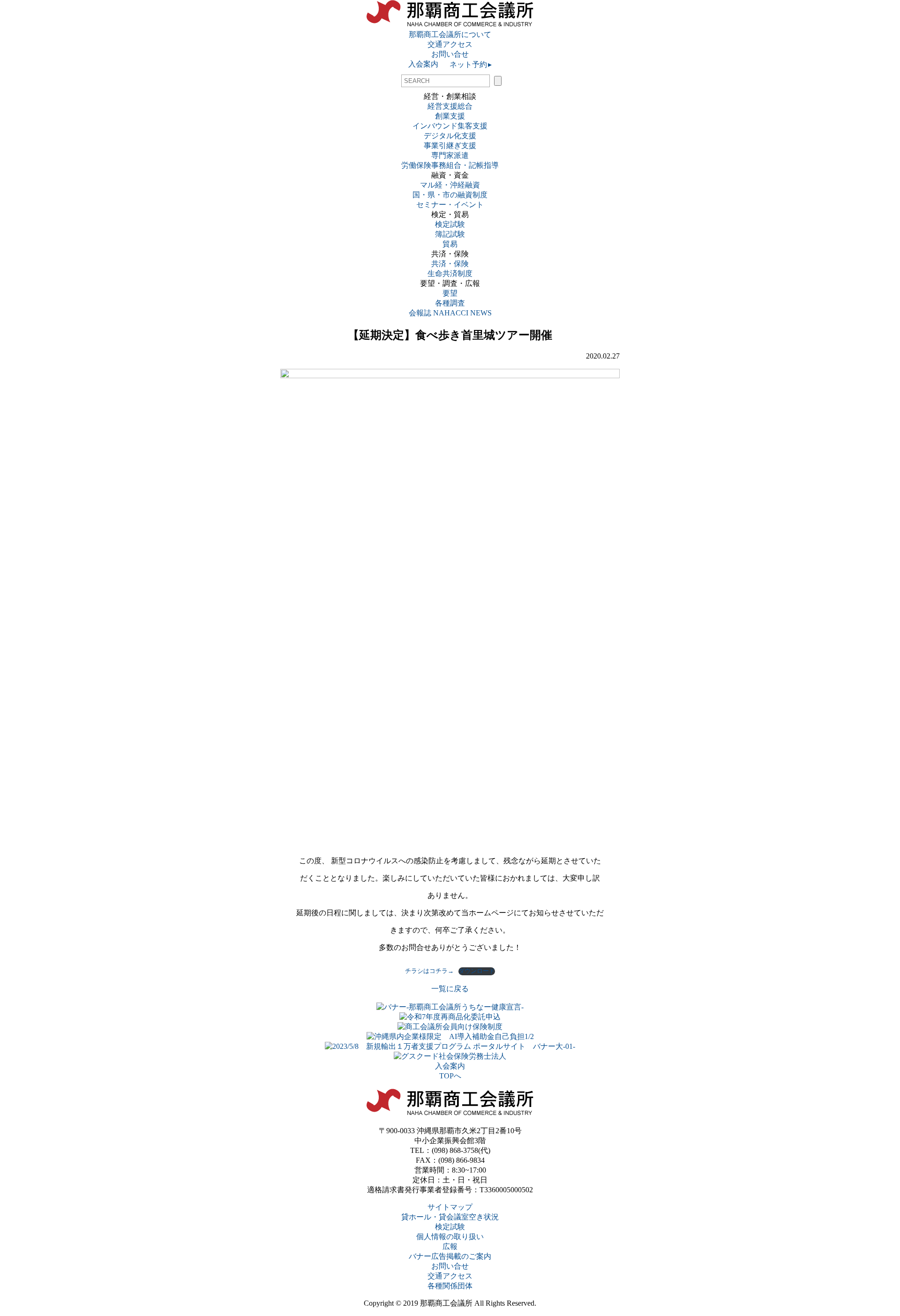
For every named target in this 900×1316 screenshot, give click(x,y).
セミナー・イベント (450, 205)
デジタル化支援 (450, 136)
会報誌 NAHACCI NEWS (450, 313)
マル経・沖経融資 (450, 185)
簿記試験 (450, 234)
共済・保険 (450, 264)
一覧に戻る (450, 989)
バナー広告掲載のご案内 (450, 1256)
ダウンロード (476, 971)
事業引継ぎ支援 (450, 146)
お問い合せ (450, 54)
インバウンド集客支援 (450, 126)
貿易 (450, 244)
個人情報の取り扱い (450, 1237)
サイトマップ (450, 1207)
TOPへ (450, 1076)
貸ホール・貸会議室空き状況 (450, 1217)
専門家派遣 (450, 155)
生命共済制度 (450, 273)
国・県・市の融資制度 (450, 195)
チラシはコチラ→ (429, 971)
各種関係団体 (450, 1286)
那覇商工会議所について (450, 34)
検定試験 (450, 224)
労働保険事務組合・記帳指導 (450, 165)
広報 (450, 1246)
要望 (450, 293)
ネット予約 (470, 64)
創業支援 (450, 116)
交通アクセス (450, 44)
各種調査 (453, 303)
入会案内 (423, 64)
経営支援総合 (450, 106)
